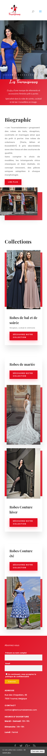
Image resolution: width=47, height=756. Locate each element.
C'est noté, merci (38, 751)
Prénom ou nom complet (16, 653)
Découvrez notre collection (23, 336)
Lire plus (13, 182)
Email (7, 663)
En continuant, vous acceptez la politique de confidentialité (20, 675)
